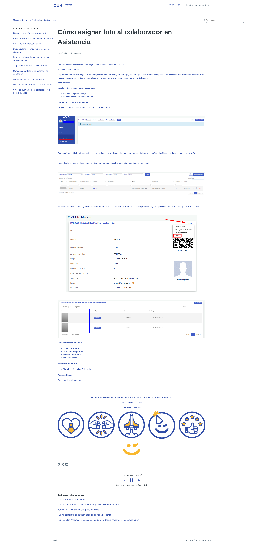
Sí (124, 480)
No (139, 480)
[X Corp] (63, 464)
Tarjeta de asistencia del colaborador (31, 65)
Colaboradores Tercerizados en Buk (30, 33)
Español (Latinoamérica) (197, 5)
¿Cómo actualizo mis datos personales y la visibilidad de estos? (88, 504)
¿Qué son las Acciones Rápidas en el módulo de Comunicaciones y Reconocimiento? (99, 520)
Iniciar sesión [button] (174, 5)
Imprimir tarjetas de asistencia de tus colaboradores (31, 59)
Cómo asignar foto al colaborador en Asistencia (30, 72)
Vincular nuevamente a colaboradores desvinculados (31, 91)
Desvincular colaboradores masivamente (33, 84)
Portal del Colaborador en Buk (27, 43)
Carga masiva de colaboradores (28, 79)
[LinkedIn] (66, 464)
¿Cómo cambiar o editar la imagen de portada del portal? (85, 515)
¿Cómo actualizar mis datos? (71, 499)
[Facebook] (59, 464)
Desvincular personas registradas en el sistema (32, 50)
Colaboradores (49, 20)
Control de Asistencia (31, 20)
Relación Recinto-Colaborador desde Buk (33, 38)
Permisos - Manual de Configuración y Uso (78, 509)
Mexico (16, 20)
